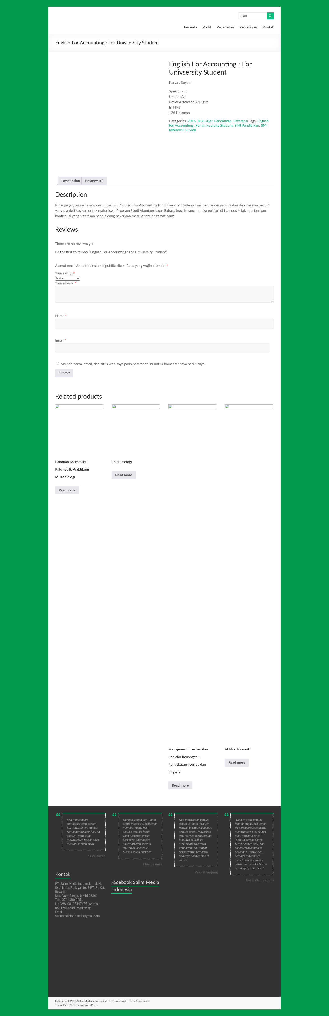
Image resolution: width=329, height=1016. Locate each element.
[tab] (71, 181)
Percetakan (248, 27)
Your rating (65, 273)
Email (60, 340)
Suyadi (190, 130)
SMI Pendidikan (247, 125)
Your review (65, 283)
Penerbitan (225, 27)
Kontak (268, 27)
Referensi (240, 121)
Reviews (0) (94, 181)
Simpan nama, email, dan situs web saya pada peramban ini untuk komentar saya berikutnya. (133, 364)
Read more (67, 490)
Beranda (190, 27)
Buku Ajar (204, 121)
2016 (192, 121)
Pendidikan (223, 121)
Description (70, 181)
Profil (207, 27)
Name (61, 316)
